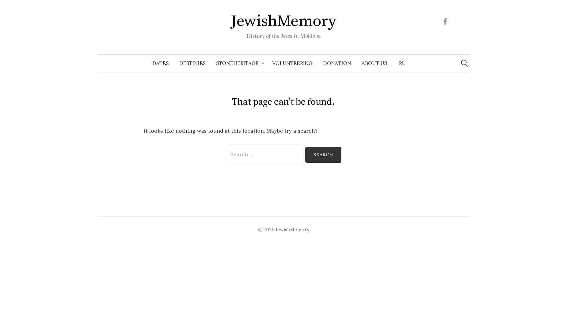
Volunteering (292, 63)
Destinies (192, 63)
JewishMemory (283, 21)
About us (374, 63)
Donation (337, 63)
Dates (160, 63)
